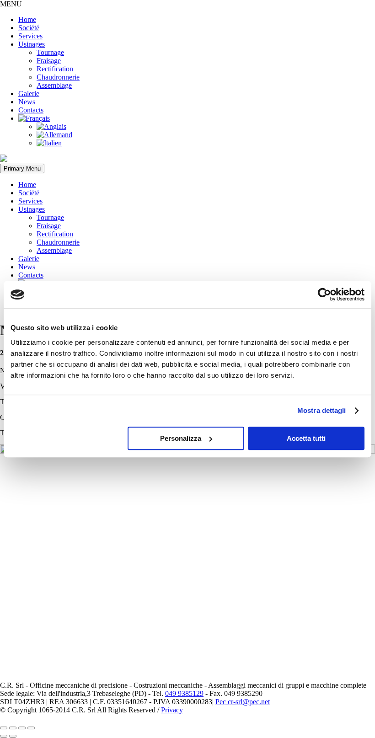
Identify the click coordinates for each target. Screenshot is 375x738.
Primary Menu (22, 168)
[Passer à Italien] (49, 143)
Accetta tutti (306, 438)
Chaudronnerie (58, 77)
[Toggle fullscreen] (22, 728)
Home (27, 19)
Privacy (172, 710)
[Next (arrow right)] (12, 736)
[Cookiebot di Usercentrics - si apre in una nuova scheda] (324, 294)
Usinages (31, 44)
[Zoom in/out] (31, 728)
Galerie (28, 93)
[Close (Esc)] (3, 728)
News (26, 102)
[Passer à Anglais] (51, 126)
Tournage (50, 52)
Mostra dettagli (321, 410)
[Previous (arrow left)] (3, 736)
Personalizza (180, 438)
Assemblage (54, 85)
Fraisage (49, 60)
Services (30, 36)
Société (28, 28)
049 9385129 (184, 693)
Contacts (30, 110)
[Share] (12, 728)
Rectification (55, 69)
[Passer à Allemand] (54, 135)
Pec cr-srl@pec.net (242, 702)
